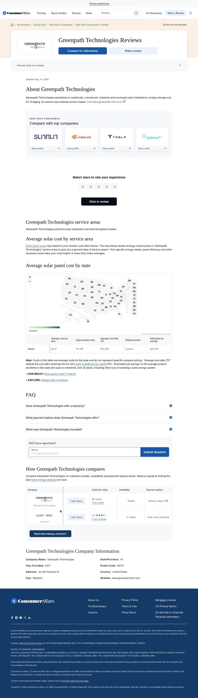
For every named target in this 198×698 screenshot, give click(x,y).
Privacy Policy (130, 600)
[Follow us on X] (25, 617)
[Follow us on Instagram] (16, 617)
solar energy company (44, 479)
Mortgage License (165, 600)
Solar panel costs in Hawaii (60, 374)
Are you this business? (176, 24)
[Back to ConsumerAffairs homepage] (12, 24)
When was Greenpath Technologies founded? (54, 429)
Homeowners (23, 24)
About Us (93, 600)
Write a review (133, 51)
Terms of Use (129, 606)
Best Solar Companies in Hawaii (92, 24)
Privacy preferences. (100, 3)
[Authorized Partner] (61, 511)
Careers (92, 612)
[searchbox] (119, 13)
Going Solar (40, 24)
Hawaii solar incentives (54, 380)
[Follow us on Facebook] (12, 617)
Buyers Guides (59, 13)
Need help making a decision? (50, 533)
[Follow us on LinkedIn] (29, 617)
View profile (98, 502)
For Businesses (154, 13)
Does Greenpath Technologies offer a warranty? (55, 406)
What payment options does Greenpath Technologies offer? (62, 417)
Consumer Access (31, 643)
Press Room (129, 612)
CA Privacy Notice (165, 606)
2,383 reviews (99, 519)
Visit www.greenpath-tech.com (104, 101)
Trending (41, 13)
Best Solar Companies (61, 24)
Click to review (99, 201)
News (89, 13)
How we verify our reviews (30, 65)
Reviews (76, 13)
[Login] (190, 13)
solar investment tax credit (91, 364)
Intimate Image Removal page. (75, 680)
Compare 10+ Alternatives (83, 51)
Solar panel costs (36, 246)
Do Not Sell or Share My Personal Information (169, 614)
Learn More (76, 501)
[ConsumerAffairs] (16, 13)
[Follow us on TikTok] (20, 617)
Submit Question (155, 452)
